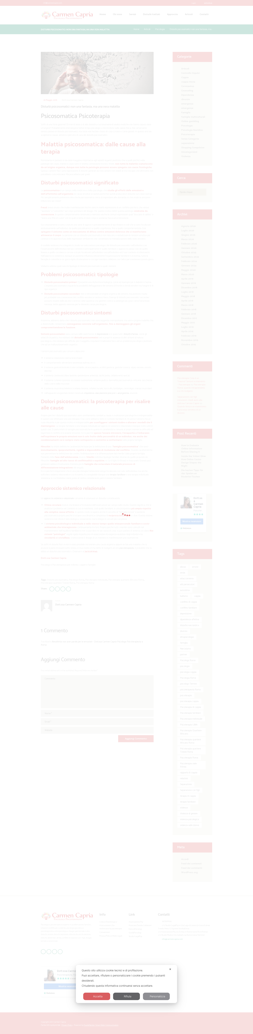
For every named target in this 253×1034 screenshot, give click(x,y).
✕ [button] (170, 969)
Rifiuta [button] (127, 996)
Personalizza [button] (157, 996)
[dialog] (126, 984)
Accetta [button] (97, 996)
